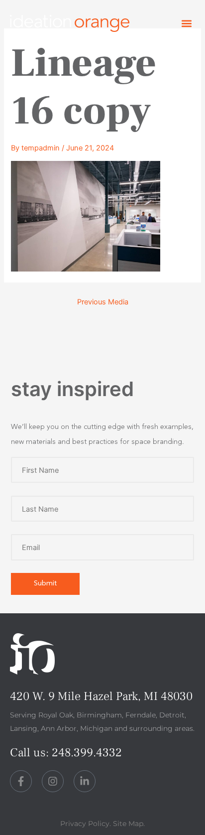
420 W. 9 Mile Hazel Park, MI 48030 (101, 696)
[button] (187, 23)
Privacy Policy (84, 823)
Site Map (128, 823)
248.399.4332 (87, 752)
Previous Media (102, 301)
